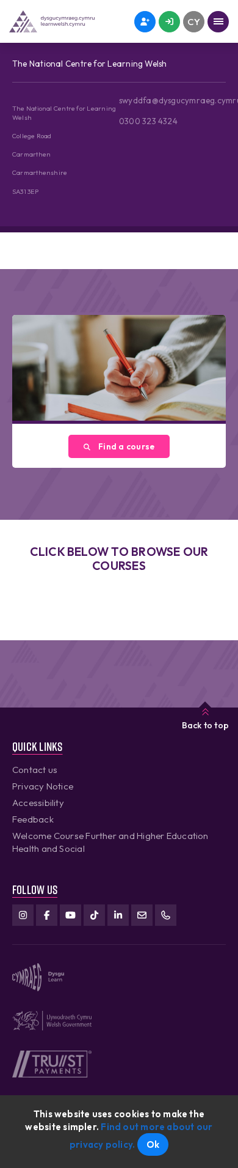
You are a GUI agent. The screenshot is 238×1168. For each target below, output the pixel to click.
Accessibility (38, 802)
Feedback (33, 819)
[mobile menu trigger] (218, 21)
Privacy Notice (42, 786)
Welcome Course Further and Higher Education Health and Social (110, 842)
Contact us (34, 769)
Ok (152, 1144)
